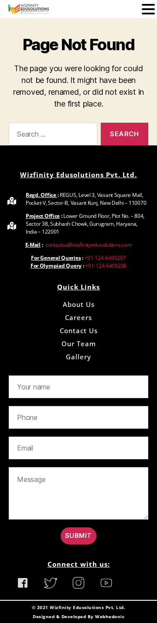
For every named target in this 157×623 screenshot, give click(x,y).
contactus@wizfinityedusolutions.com (88, 244)
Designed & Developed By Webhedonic (78, 616)
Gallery (78, 356)
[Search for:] (51, 136)
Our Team (78, 343)
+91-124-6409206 (105, 265)
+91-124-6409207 (105, 258)
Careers (78, 317)
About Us (79, 304)
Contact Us (79, 330)
